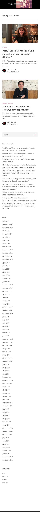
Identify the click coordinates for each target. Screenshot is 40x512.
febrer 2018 (6, 396)
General (10, 103)
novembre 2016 (7, 431)
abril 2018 (5, 390)
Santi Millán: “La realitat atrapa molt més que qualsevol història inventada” (18, 155)
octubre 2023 (7, 256)
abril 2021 (5, 326)
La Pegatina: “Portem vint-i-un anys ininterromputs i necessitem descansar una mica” (19, 199)
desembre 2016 (7, 428)
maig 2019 (6, 368)
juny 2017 (5, 409)
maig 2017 (6, 412)
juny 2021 (5, 320)
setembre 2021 (7, 314)
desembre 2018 (7, 380)
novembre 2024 (7, 234)
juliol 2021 (5, 317)
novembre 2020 (7, 342)
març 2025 (6, 231)
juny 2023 (5, 266)
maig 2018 (6, 387)
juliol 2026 (5, 221)
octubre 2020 (7, 345)
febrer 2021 (6, 333)
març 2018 (6, 393)
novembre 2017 (7, 406)
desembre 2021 (7, 307)
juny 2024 (5, 240)
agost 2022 (6, 294)
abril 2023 (5, 272)
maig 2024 (6, 243)
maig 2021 (6, 323)
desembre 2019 (7, 358)
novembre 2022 (7, 288)
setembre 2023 (7, 259)
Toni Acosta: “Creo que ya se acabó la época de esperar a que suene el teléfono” (18, 149)
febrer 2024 (6, 247)
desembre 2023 (7, 250)
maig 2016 (6, 441)
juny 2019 (5, 364)
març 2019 (6, 374)
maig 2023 (6, 269)
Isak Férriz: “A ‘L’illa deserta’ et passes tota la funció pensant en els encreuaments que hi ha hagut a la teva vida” (18, 186)
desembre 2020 (7, 339)
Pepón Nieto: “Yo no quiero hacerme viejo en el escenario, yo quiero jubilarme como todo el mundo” (18, 173)
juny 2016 (5, 438)
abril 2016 (5, 444)
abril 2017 (5, 415)
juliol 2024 (5, 237)
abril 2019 (5, 371)
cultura (4, 47)
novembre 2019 (7, 361)
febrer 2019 (6, 377)
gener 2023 (6, 282)
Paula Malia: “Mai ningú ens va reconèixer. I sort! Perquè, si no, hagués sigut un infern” (19, 180)
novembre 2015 (7, 460)
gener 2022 (6, 304)
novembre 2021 (7, 310)
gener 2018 (6, 399)
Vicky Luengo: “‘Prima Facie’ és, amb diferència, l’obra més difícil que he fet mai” (18, 193)
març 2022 (6, 301)
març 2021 (6, 329)
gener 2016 (6, 454)
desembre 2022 (7, 285)
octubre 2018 (7, 384)
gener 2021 (6, 336)
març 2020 (6, 349)
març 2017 (6, 419)
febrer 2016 (6, 450)
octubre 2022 (7, 291)
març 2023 (6, 275)
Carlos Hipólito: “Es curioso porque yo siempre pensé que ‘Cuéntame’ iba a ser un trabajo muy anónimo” (18, 205)
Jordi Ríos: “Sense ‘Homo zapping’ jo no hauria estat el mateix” (18, 160)
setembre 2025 (7, 228)
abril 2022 (5, 298)
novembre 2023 (7, 253)
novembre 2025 (7, 224)
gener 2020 (6, 355)
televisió (5, 483)
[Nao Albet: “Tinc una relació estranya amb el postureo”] (20, 89)
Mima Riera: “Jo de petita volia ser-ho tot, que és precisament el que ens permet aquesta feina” (19, 166)
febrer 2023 (6, 278)
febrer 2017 (6, 422)
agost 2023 (6, 263)
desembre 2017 (7, 403)
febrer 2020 (6, 352)
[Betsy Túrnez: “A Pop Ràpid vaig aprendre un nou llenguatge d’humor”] (20, 33)
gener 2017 (6, 425)
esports (5, 476)
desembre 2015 (7, 457)
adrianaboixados (12, 70)
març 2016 (6, 447)
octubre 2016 (7, 435)
